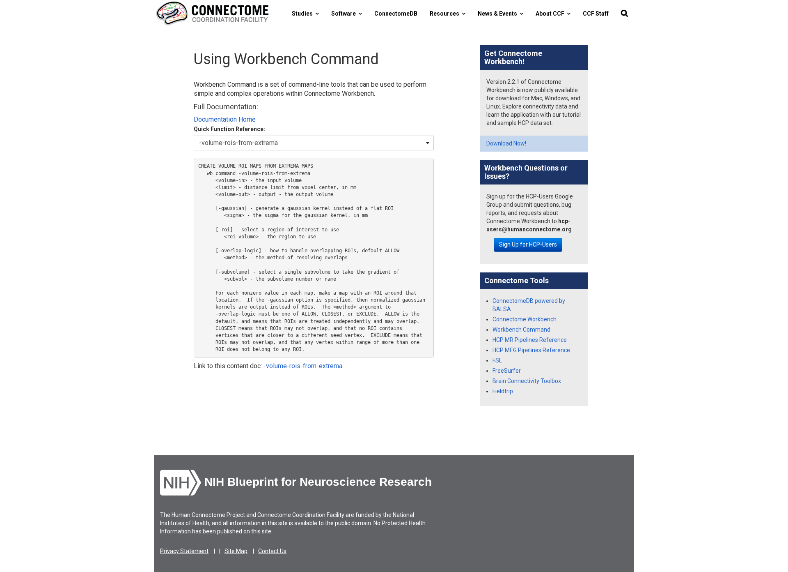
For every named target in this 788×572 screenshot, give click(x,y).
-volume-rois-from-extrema (302, 366)
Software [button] (344, 13)
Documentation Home (225, 119)
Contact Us (272, 551)
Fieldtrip (502, 391)
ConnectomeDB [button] (395, 13)
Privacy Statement (184, 551)
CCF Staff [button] (596, 13)
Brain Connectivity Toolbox (526, 381)
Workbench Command (521, 329)
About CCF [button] (551, 13)
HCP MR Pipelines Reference (529, 340)
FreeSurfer (506, 370)
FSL (497, 360)
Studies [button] (303, 13)
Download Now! (506, 143)
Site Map (235, 551)
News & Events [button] (499, 13)
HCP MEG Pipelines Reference (531, 350)
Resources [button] (446, 13)
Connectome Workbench (524, 319)
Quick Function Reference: (229, 129)
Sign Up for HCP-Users (528, 244)
